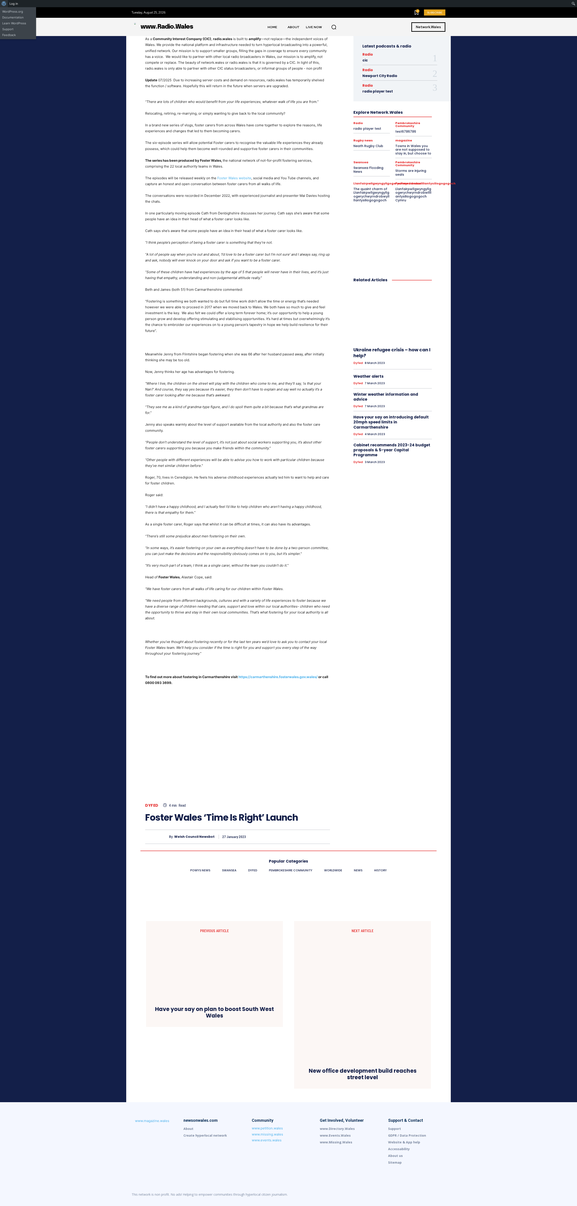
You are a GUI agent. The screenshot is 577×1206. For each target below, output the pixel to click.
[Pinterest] (304, 836)
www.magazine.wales (152, 1121)
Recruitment (401, 125)
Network (413, 113)
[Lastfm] (394, 1194)
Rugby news (411, 129)
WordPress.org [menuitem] (12, 11)
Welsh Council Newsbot (194, 837)
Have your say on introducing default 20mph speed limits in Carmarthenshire (391, 422)
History (397, 101)
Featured (401, 89)
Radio (367, 54)
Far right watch (380, 89)
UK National (398, 134)
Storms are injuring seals (410, 172)
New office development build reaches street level (363, 1074)
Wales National (376, 138)
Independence (399, 105)
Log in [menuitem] (13, 3)
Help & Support (377, 101)
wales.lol (397, 138)
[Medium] (413, 1194)
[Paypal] (422, 1194)
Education (372, 85)
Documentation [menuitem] (13, 17)
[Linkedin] (404, 1194)
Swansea (359, 134)
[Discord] (385, 1194)
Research (392, 129)
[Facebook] (283, 836)
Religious (374, 129)
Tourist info (378, 134)
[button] (333, 27)
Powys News (366, 125)
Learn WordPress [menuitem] (14, 23)
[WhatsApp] (314, 836)
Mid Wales (395, 113)
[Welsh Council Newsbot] (157, 837)
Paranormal (383, 117)
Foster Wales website (234, 178)
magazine (377, 113)
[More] (325, 836)
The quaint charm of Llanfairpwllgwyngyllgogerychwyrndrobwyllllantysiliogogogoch (371, 194)
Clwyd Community (405, 77)
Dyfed (151, 805)
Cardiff (404, 73)
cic (365, 60)
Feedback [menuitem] (9, 35)
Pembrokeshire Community (414, 117)
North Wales (363, 117)
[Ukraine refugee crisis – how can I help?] (392, 315)
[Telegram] (432, 1194)
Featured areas (408, 183)
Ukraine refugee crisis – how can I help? (391, 353)
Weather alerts (368, 376)
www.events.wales (267, 1140)
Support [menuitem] (8, 29)
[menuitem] (4, 3)
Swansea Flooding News (368, 170)
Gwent (405, 93)
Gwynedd (371, 97)
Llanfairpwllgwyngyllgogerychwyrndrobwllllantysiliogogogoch (392, 109)
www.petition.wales (267, 1128)
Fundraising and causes (380, 93)
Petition (410, 121)
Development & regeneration (379, 81)
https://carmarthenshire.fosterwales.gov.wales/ (278, 677)
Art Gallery (388, 73)
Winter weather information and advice (385, 397)
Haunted (388, 97)
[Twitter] (293, 836)
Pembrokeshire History (385, 121)
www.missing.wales (267, 1134)
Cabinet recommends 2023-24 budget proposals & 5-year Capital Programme (391, 450)
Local (361, 113)
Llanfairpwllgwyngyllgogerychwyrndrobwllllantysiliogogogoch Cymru (413, 194)
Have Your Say (408, 97)
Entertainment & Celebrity (401, 85)
